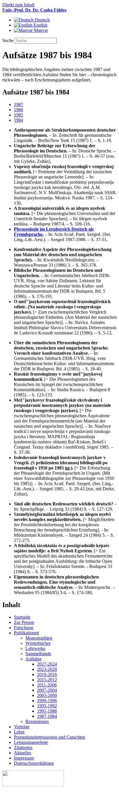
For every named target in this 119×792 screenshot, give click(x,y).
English (39, 25)
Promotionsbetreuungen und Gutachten (49, 737)
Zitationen (23, 747)
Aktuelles (22, 752)
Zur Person (24, 622)
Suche (8, 40)
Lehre (19, 731)
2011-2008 (47, 684)
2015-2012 (47, 679)
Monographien (38, 638)
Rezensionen (37, 721)
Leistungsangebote (31, 742)
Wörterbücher (38, 643)
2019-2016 (47, 674)
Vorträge (21, 726)
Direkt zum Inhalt (18, 4)
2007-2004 (47, 690)
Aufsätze (33, 658)
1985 (18, 114)
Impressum (24, 757)
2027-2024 (47, 664)
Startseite (22, 617)
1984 (18, 120)
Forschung (23, 627)
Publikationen (26, 632)
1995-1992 (47, 705)
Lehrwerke (35, 648)
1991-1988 (47, 711)
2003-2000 (47, 695)
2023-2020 (47, 669)
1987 (18, 104)
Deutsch (42, 19)
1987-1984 (47, 716)
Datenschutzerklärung (34, 763)
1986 (18, 109)
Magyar (40, 30)
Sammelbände (38, 653)
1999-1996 (47, 700)
